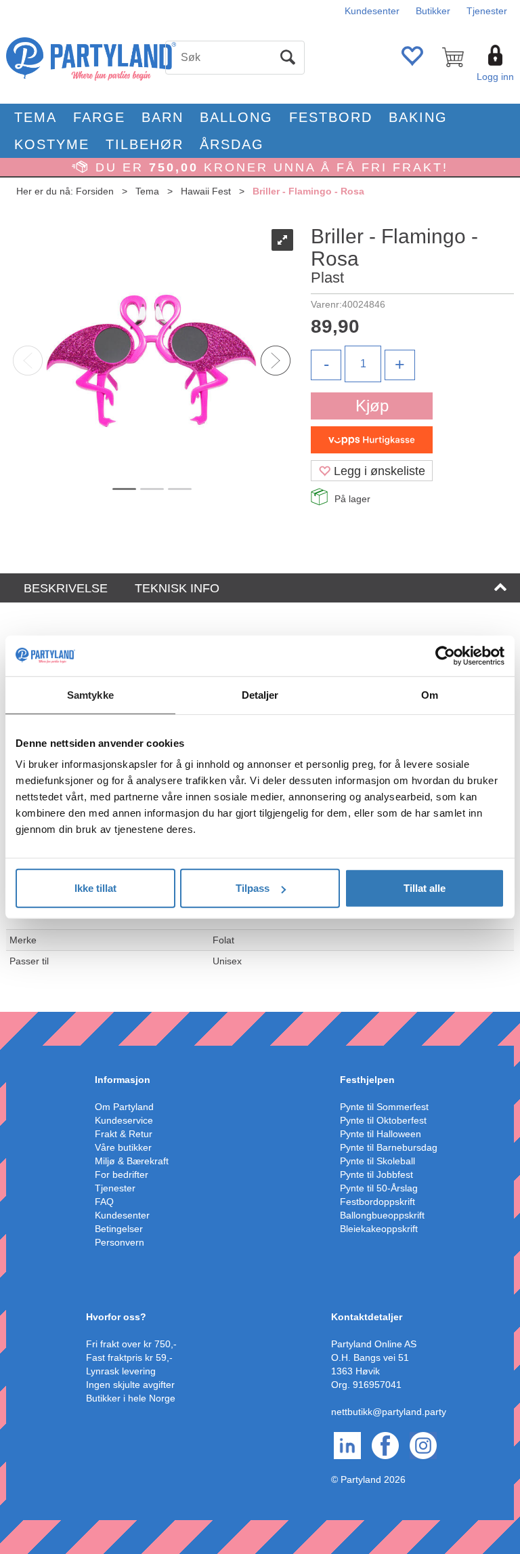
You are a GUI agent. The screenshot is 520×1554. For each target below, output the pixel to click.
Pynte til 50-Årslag (379, 1188)
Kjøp (372, 405)
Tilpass (252, 888)
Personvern (119, 1242)
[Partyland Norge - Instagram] (423, 1444)
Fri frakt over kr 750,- (131, 1343)
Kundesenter (372, 10)
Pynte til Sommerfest (384, 1106)
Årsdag (232, 144)
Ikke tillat (95, 888)
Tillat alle (425, 888)
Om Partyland (124, 1106)
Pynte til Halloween (380, 1133)
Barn (162, 117)
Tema (35, 117)
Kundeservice (124, 1120)
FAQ (104, 1201)
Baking (418, 117)
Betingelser (119, 1228)
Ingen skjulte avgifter (130, 1384)
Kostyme (51, 144)
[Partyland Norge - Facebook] (385, 1444)
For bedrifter (121, 1174)
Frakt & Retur (123, 1133)
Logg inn (495, 76)
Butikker (433, 10)
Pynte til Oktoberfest (383, 1120)
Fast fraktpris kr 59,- (129, 1357)
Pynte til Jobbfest (376, 1174)
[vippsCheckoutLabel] (372, 439)
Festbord (330, 117)
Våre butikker (123, 1147)
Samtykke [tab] (90, 694)
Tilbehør (144, 144)
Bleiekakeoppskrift (379, 1228)
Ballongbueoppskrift (382, 1215)
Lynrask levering (121, 1371)
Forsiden (95, 191)
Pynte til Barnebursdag (388, 1147)
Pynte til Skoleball (377, 1161)
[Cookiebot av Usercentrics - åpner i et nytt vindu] (445, 655)
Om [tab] (429, 694)
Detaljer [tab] (260, 694)
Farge (99, 117)
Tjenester (487, 10)
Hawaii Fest (206, 191)
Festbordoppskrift (377, 1201)
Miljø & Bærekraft (132, 1161)
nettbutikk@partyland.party (388, 1411)
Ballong (236, 117)
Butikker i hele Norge (130, 1398)
